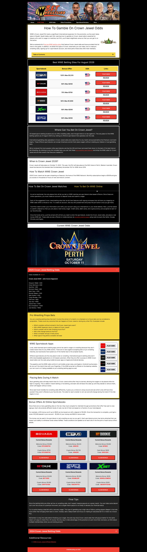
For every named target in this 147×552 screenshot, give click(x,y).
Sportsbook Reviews (82, 22)
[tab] (51, 187)
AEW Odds (52, 22)
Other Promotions (66, 22)
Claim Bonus (44, 458)
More (95, 22)
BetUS (42, 275)
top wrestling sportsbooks (84, 150)
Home (32, 22)
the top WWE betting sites (52, 44)
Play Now (106, 74)
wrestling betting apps (82, 217)
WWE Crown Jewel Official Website (44, 542)
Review (106, 78)
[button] (73, 270)
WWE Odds (40, 22)
